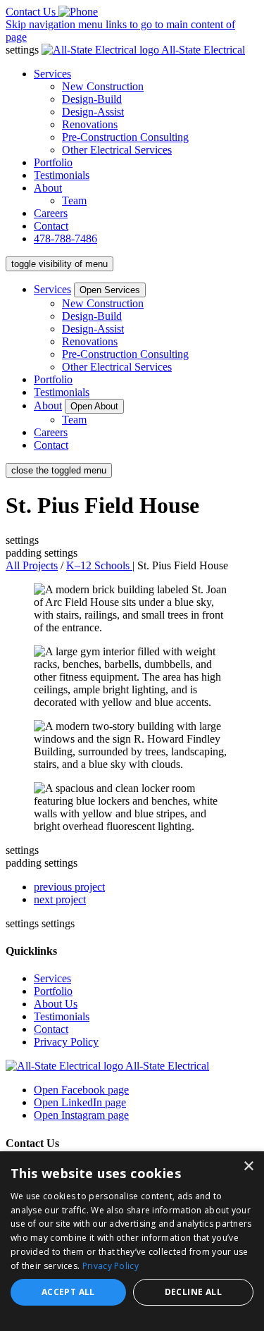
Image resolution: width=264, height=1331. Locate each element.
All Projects (32, 565)
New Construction (103, 86)
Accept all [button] (68, 1292)
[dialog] (132, 1241)
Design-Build (92, 99)
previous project (69, 887)
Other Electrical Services (117, 150)
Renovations (90, 124)
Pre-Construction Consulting (125, 137)
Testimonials (61, 175)
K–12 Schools (99, 565)
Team (74, 200)
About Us (55, 1004)
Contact (51, 226)
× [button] (248, 1166)
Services (52, 74)
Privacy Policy (66, 1042)
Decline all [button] (193, 1292)
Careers (51, 213)
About (48, 188)
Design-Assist (93, 112)
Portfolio (53, 162)
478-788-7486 (65, 238)
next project (60, 899)
